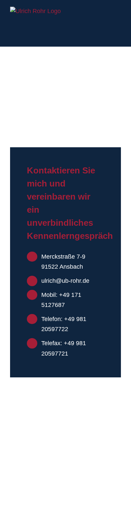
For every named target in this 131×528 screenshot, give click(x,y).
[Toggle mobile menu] (118, 10)
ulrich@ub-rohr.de (65, 280)
